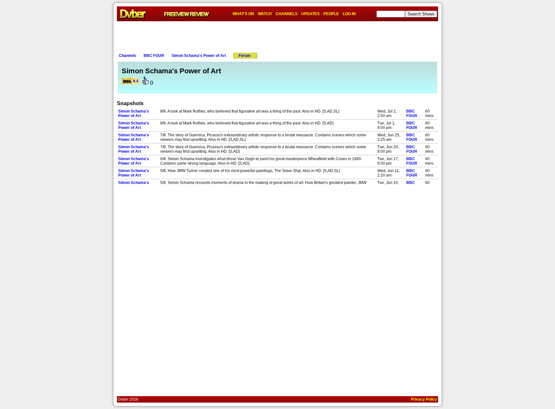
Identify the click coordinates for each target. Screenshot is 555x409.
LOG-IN (349, 14)
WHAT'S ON (243, 14)
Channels (127, 55)
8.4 (135, 81)
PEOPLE (331, 14)
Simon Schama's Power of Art (199, 55)
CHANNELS (286, 14)
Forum (245, 55)
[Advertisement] (277, 35)
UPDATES (310, 14)
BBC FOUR (154, 55)
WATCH (265, 14)
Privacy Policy (424, 399)
